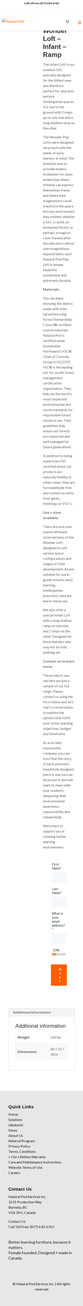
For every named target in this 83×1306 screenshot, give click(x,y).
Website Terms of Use (25, 1167)
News (12, 1130)
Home (13, 1114)
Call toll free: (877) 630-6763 (41, 3)
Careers (14, 1173)
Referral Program (21, 1141)
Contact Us (17, 1221)
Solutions (15, 1119)
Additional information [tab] (32, 1012)
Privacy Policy (19, 1146)
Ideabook (15, 1125)
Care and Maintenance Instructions (34, 1162)
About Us (15, 1135)
